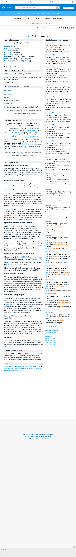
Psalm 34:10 (8, 281)
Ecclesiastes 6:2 (15, 126)
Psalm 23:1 (15, 329)
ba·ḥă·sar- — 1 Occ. (51, 336)
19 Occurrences (50, 326)
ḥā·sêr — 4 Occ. (50, 340)
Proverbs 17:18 (34, 139)
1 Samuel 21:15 (9, 184)
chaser (10, 94)
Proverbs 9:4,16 (9, 137)
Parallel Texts (18, 371)
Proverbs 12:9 (15, 133)
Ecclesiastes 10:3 (51, 312)
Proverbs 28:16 (33, 141)
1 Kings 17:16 (20, 209)
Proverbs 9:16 (50, 141)
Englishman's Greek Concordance (15, 368)
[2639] (73, 254)
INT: (46, 51)
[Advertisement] (38, 407)
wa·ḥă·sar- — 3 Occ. (51, 344)
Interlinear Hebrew (22, 366)
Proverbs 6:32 (23, 135)
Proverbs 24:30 (9, 141)
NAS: (47, 47)
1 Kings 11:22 (8, 209)
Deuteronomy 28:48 (17, 205)
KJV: (46, 49)
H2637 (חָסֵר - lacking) (23, 61)
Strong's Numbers (35, 366)
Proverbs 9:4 (49, 125)
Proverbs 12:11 (50, 221)
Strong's (7, 27)
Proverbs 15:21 (14, 139)
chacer (10, 77)
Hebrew (12, 27)
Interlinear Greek (9, 366)
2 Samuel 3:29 (30, 130)
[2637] (2, 254)
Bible (3, 27)
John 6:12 (8, 323)
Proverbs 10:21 (50, 173)
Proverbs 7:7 (32, 135)
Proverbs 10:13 (20, 137)
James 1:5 (26, 331)
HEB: (46, 45)
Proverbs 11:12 (31, 137)
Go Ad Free (3, 549)
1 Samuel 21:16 (35, 126)
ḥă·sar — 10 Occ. (50, 338)
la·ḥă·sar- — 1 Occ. (51, 342)
